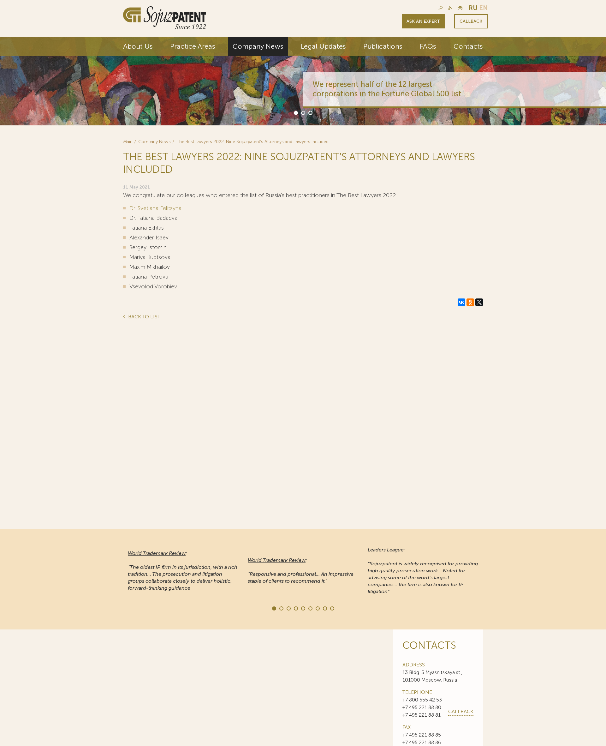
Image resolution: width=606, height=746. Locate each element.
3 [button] (310, 112)
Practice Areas (192, 46)
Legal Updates (323, 46)
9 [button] (331, 608)
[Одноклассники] (470, 302)
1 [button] (295, 112)
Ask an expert (423, 21)
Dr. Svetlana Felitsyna (155, 208)
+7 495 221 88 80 (421, 707)
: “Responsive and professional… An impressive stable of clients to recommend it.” (301, 570)
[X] (479, 302)
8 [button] (324, 608)
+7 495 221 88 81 (421, 715)
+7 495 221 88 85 (421, 735)
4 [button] (295, 608)
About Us (138, 46)
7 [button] (317, 608)
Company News (258, 46)
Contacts (468, 46)
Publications (382, 46)
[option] (303, 81)
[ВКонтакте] (461, 302)
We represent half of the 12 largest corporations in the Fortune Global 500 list (386, 89)
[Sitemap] (450, 8)
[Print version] (460, 8)
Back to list (143, 317)
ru (473, 8)
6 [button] (310, 608)
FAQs (428, 46)
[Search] (440, 8)
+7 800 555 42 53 (422, 700)
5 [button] (302, 608)
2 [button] (302, 112)
